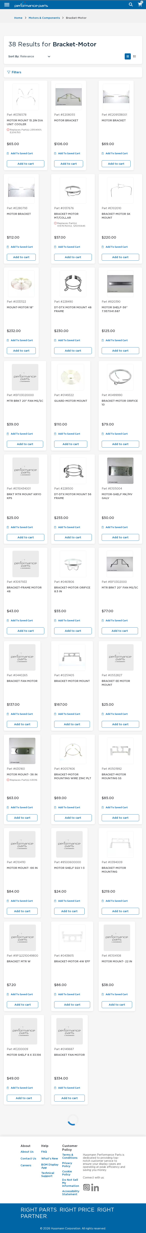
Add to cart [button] (25, 163)
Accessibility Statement (70, 1193)
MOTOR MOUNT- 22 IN (117, 961)
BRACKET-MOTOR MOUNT (72, 681)
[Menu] (7, 5)
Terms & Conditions (69, 1156)
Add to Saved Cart (21, 153)
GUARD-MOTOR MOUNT (70, 400)
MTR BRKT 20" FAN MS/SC (25, 400)
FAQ (44, 1151)
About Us (27, 1151)
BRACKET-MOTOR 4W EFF (72, 961)
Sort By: (13, 56)
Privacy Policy (67, 1165)
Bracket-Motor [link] (76, 17)
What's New (49, 1158)
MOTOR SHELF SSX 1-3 (69, 867)
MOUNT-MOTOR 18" (20, 307)
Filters (16, 72)
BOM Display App (49, 1166)
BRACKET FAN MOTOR (22, 681)
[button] (128, 56)
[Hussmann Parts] (72, 4)
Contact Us (28, 1158)
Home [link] (18, 17)
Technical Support (47, 1174)
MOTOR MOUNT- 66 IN (22, 867)
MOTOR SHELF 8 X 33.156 (24, 1054)
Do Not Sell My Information (70, 1182)
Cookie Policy (67, 1173)
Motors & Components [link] (44, 17)
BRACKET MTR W (19, 961)
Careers (26, 1165)
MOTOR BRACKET (66, 120)
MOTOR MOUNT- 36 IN (22, 774)
